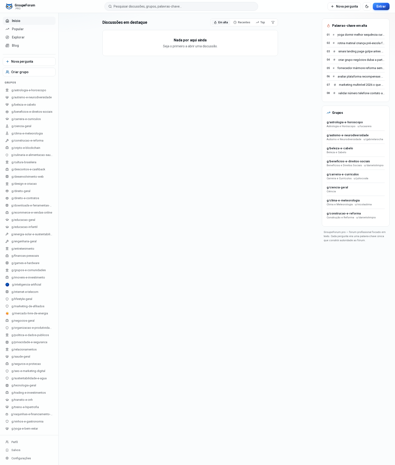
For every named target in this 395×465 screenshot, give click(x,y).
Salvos (15, 450)
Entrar (381, 6)
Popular (18, 29)
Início (16, 21)
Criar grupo (20, 72)
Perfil (14, 442)
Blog (15, 45)
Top (262, 22)
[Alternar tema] (367, 6)
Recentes (244, 22)
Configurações (21, 458)
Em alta (223, 22)
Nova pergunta (347, 6)
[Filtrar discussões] (273, 22)
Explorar (18, 37)
